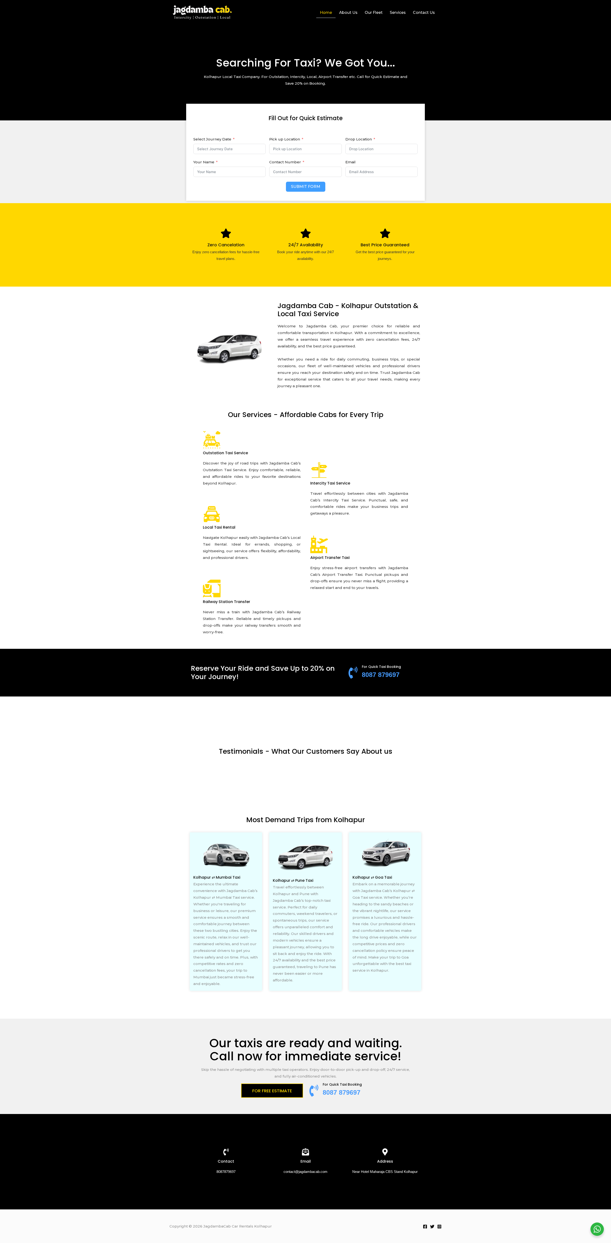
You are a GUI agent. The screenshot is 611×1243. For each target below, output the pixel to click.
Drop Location (358, 139)
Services (398, 12)
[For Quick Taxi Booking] (353, 673)
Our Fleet (374, 12)
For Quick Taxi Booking (381, 666)
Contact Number (285, 162)
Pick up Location (284, 139)
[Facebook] (425, 1226)
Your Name (203, 162)
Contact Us (424, 12)
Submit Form (305, 186)
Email (350, 162)
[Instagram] (439, 1226)
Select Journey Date (212, 139)
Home (326, 12)
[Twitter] (432, 1226)
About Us (348, 12)
